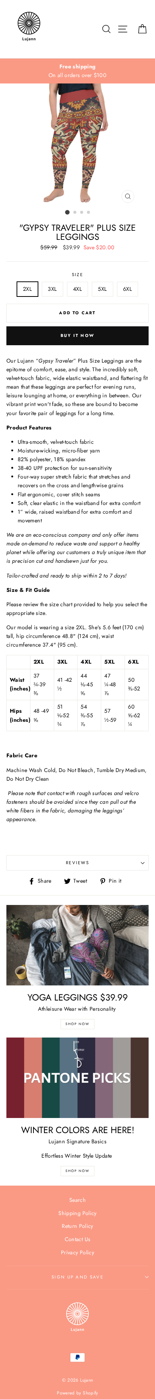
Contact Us (78, 1239)
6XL (127, 289)
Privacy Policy (77, 1252)
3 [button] (82, 213)
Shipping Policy (77, 1213)
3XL (52, 289)
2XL (27, 289)
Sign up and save (77, 1277)
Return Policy (77, 1226)
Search (77, 1200)
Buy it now (77, 335)
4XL (77, 289)
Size (77, 275)
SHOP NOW (77, 1170)
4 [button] (89, 213)
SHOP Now (77, 1023)
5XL (102, 289)
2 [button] (75, 213)
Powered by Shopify (77, 1393)
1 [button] (67, 212)
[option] (77, 71)
